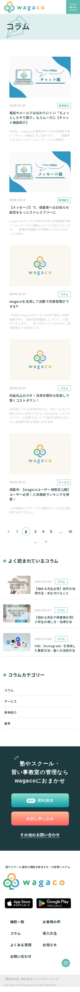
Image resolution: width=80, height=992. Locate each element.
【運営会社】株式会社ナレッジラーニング (30, 979)
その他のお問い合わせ (40, 834)
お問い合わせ (21, 956)
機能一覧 (17, 921)
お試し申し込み (40, 818)
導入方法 (50, 933)
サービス (10, 701)
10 (70, 531)
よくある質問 (21, 944)
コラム (9, 690)
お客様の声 (51, 921)
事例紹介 (10, 712)
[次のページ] (46, 541)
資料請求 (40, 800)
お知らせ (50, 944)
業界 (7, 723)
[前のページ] (9, 531)
